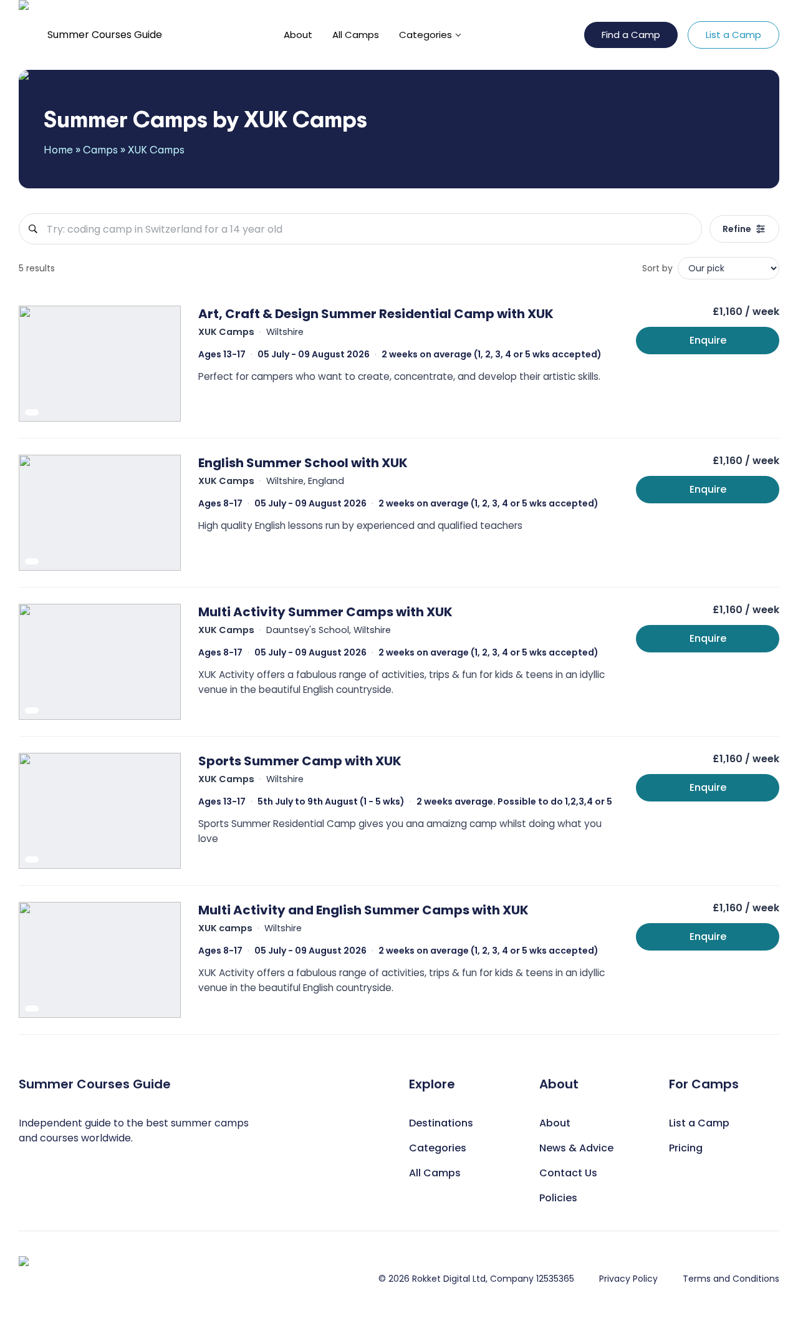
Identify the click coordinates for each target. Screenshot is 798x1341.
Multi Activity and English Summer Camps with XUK (363, 910)
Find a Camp (631, 34)
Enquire (708, 340)
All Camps (355, 34)
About (298, 34)
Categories (425, 34)
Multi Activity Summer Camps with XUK (325, 612)
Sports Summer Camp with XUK (299, 761)
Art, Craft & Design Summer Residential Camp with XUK (376, 313)
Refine (737, 229)
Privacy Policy (628, 1278)
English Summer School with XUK (303, 463)
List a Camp (733, 34)
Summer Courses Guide (104, 34)
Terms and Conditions (731, 1278)
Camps (100, 149)
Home (58, 149)
